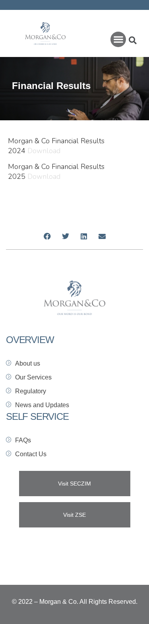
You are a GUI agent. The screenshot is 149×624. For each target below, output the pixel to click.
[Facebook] (47, 236)
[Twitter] (65, 236)
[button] (118, 39)
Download (43, 151)
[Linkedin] (84, 236)
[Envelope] (102, 236)
